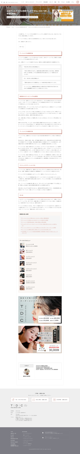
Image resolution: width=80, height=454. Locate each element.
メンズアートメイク (27, 445)
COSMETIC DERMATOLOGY (15, 445)
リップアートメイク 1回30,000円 (30, 257)
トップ (22, 2)
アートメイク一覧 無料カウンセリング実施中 (32, 245)
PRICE (12, 436)
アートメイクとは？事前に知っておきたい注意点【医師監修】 (35, 218)
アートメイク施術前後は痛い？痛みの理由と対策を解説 (34, 222)
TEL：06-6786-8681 (20, 399)
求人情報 (68, 2)
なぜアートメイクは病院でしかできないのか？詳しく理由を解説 (39, 27)
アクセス (63, 2)
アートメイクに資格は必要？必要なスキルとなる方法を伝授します (36, 229)
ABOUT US (13, 433)
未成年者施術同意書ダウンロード (54, 433)
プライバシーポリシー (52, 438)
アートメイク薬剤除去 (27, 443)
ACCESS (13, 440)
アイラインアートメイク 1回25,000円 (31, 263)
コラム (72, 2)
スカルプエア (25, 442)
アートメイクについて (27, 433)
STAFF (12, 435)
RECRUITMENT (14, 442)
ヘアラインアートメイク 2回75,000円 (31, 269)
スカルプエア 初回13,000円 (29, 275)
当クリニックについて (30, 2)
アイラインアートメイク (28, 438)
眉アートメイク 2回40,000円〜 (29, 251)
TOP (12, 431)
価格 (55, 2)
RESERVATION (14, 438)
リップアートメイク (27, 436)
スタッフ (51, 2)
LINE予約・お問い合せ (61, 399)
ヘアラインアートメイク (28, 440)
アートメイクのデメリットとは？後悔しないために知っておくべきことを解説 (39, 227)
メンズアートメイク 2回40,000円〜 (30, 287)
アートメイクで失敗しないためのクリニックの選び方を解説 (35, 220)
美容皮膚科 (46, 2)
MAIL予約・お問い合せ (41, 399)
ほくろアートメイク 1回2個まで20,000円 (30, 281)
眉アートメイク (26, 435)
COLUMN (13, 443)
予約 (59, 2)
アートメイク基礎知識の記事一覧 (27, 17)
